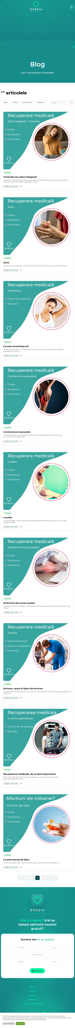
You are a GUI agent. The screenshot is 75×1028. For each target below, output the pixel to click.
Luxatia (7, 517)
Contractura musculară (16, 432)
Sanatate (40, 102)
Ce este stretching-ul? (16, 346)
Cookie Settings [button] (9, 1023)
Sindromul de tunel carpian (19, 603)
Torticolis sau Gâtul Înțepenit (20, 177)
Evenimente (27, 102)
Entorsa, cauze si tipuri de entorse (23, 688)
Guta (6, 262)
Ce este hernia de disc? (16, 859)
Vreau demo (71, 7)
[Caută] (72, 102)
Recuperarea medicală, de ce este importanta (29, 774)
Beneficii (33, 987)
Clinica (15, 102)
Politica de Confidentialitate (33, 1004)
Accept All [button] (20, 1023)
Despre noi (33, 999)
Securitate (32, 991)
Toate (5, 102)
